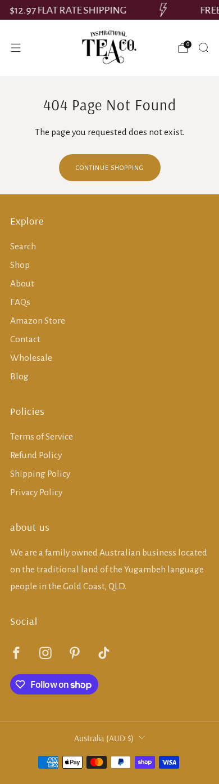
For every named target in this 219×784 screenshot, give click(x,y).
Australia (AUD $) (104, 737)
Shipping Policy (40, 473)
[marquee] (109, 10)
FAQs (20, 302)
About (22, 283)
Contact (25, 339)
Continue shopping (110, 167)
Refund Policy (36, 455)
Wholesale (31, 357)
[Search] (203, 47)
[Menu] (15, 47)
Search (23, 246)
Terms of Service (41, 436)
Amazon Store (37, 320)
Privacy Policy (36, 492)
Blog (19, 376)
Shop (20, 265)
